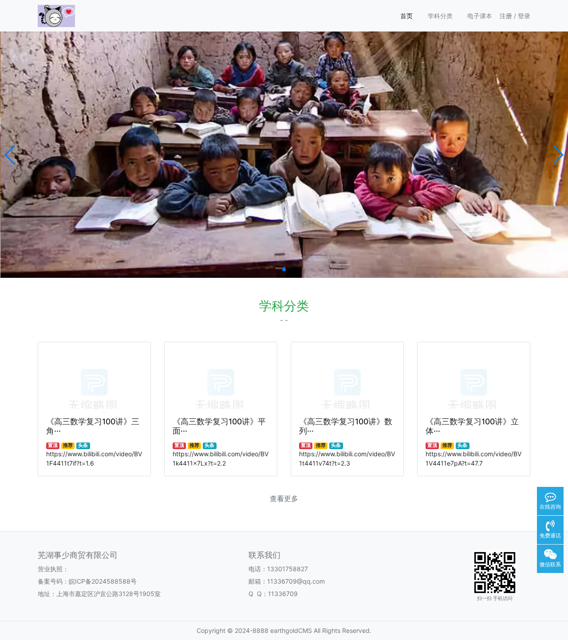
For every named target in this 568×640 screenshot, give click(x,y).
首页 (406, 16)
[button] (10, 155)
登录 (524, 16)
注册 (506, 16)
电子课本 (479, 16)
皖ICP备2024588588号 (103, 581)
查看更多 (284, 498)
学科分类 (440, 16)
